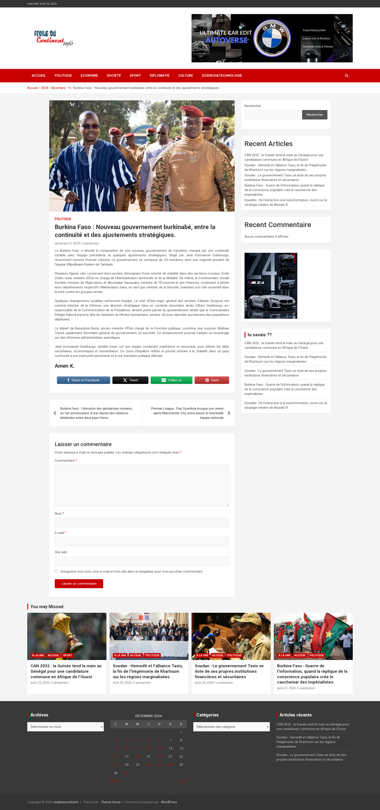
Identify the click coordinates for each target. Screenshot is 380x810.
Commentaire (66, 461)
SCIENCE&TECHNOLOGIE (222, 76)
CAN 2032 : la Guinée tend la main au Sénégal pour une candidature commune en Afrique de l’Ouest (66, 671)
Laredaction (90, 243)
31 (126, 773)
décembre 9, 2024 (67, 243)
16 (115, 757)
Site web (61, 552)
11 (137, 748)
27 (159, 765)
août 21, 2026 (286, 688)
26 (148, 765)
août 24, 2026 (204, 682)
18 (137, 757)
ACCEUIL (53, 655)
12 (148, 748)
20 (159, 757)
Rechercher (253, 106)
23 (115, 765)
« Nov (114, 781)
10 (126, 748)
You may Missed (46, 606)
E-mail (60, 533)
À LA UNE (38, 655)
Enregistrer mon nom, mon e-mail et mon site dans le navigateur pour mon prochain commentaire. (132, 571)
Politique (63, 76)
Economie (89, 76)
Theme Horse (111, 802)
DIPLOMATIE (160, 76)
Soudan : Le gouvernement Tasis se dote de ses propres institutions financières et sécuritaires (229, 671)
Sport (135, 76)
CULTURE (185, 76)
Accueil (39, 76)
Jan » (183, 781)
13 (159, 748)
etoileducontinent (66, 802)
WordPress (169, 802)
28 (170, 765)
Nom (59, 513)
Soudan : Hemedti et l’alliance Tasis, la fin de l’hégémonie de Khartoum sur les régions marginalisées (148, 671)
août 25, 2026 (40, 682)
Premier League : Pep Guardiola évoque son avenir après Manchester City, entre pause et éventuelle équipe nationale (187, 413)
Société (114, 76)
